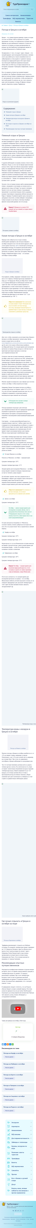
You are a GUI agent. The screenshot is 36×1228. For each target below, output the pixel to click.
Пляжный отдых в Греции (13, 112)
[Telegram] (3, 1044)
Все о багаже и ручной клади (22, 1179)
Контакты (13, 1219)
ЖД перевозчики (19, 18)
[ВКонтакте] (5, 1044)
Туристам (29, 18)
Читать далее (9, 1057)
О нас (27, 1219)
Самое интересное (12, 15)
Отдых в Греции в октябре (12, 272)
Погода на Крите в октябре (13, 1075)
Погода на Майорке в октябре (14, 1064)
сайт (16, 245)
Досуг (10, 25)
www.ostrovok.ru (18, 343)
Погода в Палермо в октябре (13, 1085)
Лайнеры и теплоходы (22, 1142)
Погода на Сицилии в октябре (14, 1096)
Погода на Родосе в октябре (13, 1107)
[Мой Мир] (10, 1044)
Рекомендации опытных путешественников (19, 129)
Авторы (32, 1219)
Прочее (22, 1174)
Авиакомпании (25, 15)
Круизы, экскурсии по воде (22, 1147)
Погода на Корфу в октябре (13, 1053)
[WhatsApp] (13, 1044)
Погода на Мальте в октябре (18, 748)
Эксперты (18, 1221)
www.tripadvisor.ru (7, 343)
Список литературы (21, 1219)
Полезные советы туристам (22, 1153)
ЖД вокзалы (22, 1134)
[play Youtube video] (18, 1008)
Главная (5, 25)
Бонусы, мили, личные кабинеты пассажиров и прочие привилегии (22, 1190)
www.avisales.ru (28, 343)
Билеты (18, 21)
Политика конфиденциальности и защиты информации (18, 1217)
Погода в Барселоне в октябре (12, 940)
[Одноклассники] (8, 1044)
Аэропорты (22, 1126)
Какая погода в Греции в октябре (15, 115)
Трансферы (7, 18)
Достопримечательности (22, 1138)
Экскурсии (22, 1122)
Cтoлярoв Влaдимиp (18, 1037)
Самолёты (22, 1170)
